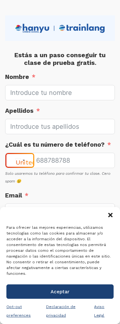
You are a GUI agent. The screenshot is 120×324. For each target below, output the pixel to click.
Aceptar (60, 292)
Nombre (17, 77)
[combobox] (19, 160)
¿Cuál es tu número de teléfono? (55, 144)
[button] (110, 215)
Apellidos (19, 110)
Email (13, 195)
